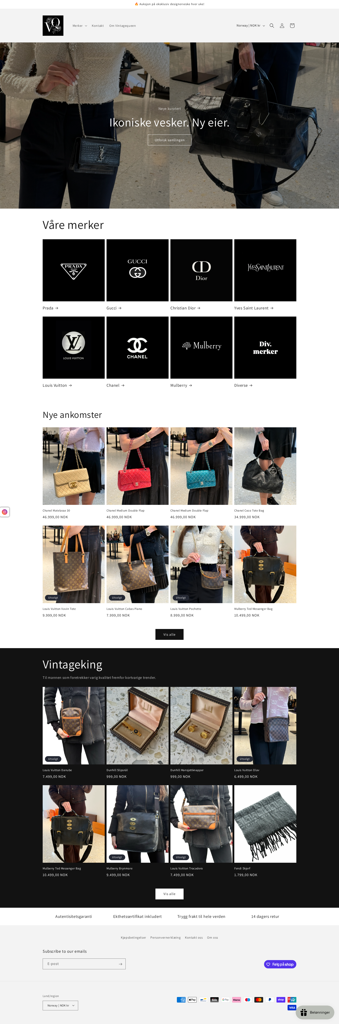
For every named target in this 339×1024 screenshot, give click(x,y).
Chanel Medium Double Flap (126, 510)
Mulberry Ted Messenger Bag (253, 609)
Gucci (112, 308)
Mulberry (178, 385)
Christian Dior (183, 308)
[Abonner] (120, 964)
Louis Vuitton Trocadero (186, 868)
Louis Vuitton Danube (57, 770)
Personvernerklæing (165, 937)
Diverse (241, 385)
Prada (48, 308)
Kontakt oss (194, 937)
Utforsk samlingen (169, 140)
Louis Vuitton (55, 385)
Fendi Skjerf (242, 868)
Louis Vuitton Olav (246, 770)
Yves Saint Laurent (251, 308)
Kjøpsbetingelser (133, 937)
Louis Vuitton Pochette (185, 609)
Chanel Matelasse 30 (56, 510)
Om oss (212, 937)
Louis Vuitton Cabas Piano (124, 609)
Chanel (113, 385)
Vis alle (169, 634)
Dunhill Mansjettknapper (187, 770)
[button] (79, 25)
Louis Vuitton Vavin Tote (59, 609)
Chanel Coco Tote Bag (249, 510)
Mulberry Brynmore (119, 868)
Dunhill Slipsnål (117, 770)
